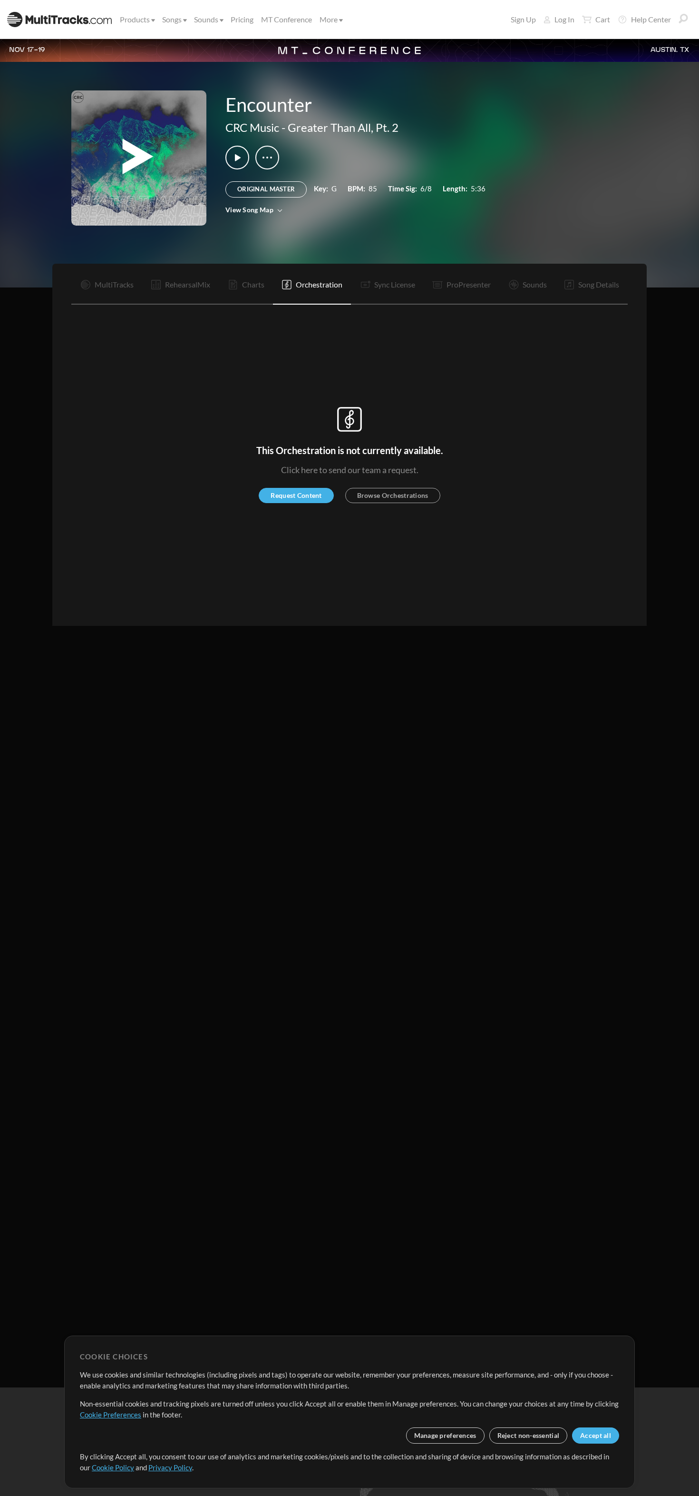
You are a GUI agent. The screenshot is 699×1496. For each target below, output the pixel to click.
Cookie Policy (113, 1467)
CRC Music (252, 127)
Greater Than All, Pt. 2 (343, 127)
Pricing (242, 19)
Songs (172, 19)
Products (135, 19)
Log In (564, 19)
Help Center (651, 19)
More (329, 19)
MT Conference (286, 19)
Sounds (206, 19)
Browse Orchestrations (392, 495)
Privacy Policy (170, 1467)
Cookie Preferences (110, 1414)
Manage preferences (445, 1435)
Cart (602, 19)
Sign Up (523, 19)
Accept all (595, 1435)
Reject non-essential (528, 1435)
